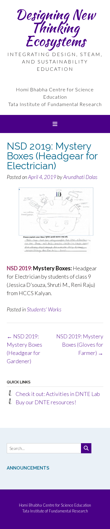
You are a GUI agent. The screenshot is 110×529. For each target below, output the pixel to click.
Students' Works (44, 309)
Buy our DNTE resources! (46, 402)
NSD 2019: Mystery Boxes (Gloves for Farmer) (79, 344)
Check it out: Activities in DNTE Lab (58, 393)
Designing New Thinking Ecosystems (55, 28)
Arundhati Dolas (80, 177)
